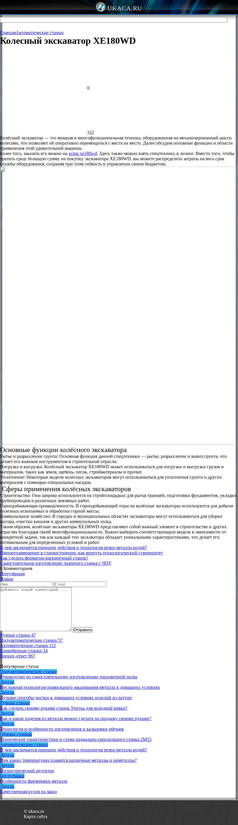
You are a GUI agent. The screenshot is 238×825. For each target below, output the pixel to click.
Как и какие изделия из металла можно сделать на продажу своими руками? (75, 718)
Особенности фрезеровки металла (33, 781)
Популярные (12, 573)
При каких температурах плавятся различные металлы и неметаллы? (68, 760)
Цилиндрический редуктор (27, 770)
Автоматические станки (40, 32)
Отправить (82, 630)
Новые (6, 578)
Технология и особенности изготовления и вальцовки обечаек (62, 728)
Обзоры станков (16, 734)
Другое (7, 682)
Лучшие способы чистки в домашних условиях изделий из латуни (66, 697)
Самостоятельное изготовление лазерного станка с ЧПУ (55, 563)
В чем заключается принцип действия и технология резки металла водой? (73, 547)
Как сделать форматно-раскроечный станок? (44, 558)
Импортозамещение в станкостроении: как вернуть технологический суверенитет (81, 552)
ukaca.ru (124, 8)
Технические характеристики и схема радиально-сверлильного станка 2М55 (76, 739)
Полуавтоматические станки (28, 671)
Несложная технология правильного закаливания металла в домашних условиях (80, 687)
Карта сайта (35, 816)
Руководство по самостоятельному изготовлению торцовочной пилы (68, 676)
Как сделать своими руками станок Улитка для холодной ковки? (63, 708)
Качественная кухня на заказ (28, 791)
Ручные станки (15, 702)
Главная (8, 32)
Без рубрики (12, 775)
